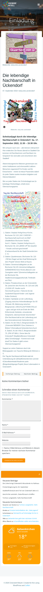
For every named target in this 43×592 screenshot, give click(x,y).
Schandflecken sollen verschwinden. (26, 521)
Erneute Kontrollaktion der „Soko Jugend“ (23, 510)
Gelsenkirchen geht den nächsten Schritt (22, 518)
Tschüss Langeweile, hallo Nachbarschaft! (17, 498)
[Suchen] (39, 474)
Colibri (27, 585)
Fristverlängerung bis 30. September (15, 487)
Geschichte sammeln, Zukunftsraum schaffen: (19, 494)
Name (5, 425)
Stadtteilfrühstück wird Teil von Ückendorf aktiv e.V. (21, 491)
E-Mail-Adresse (8, 432)
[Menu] (38, 4)
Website (5, 440)
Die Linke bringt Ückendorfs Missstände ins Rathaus (21, 483)
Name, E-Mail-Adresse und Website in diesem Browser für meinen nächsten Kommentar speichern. (21, 450)
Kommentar (7, 399)
